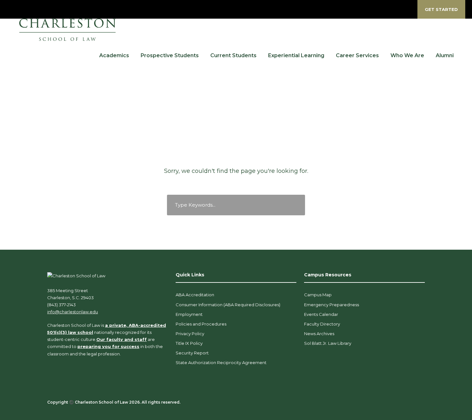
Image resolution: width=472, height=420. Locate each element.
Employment (189, 314)
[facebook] (363, 9)
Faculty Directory (322, 323)
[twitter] (386, 9)
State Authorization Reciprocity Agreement (221, 362)
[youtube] (397, 9)
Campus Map (318, 294)
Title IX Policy (189, 343)
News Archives (319, 333)
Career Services (357, 55)
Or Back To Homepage (236, 224)
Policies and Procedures (201, 323)
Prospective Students (170, 55)
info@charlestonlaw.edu (72, 311)
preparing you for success (108, 346)
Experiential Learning (296, 55)
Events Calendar (321, 314)
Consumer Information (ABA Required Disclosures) (228, 304)
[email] (352, 9)
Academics (114, 55)
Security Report (192, 352)
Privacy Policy (190, 333)
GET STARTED (441, 9)
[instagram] (408, 9)
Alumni (445, 55)
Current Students (233, 55)
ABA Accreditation (195, 294)
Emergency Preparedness (331, 304)
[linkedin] (374, 9)
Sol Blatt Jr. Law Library (327, 343)
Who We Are (407, 55)
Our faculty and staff (121, 339)
